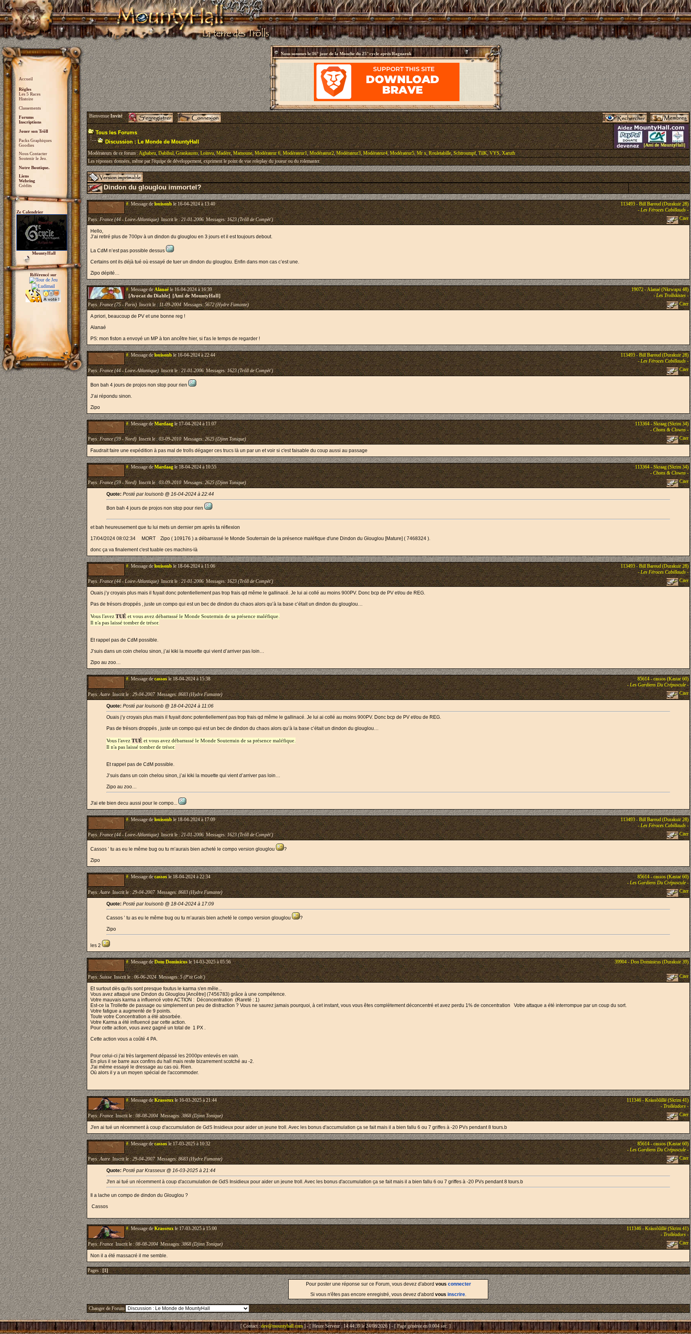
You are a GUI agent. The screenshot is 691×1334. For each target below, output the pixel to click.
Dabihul (166, 153)
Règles (25, 89)
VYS (494, 153)
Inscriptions (30, 122)
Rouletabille (440, 153)
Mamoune (242, 153)
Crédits (25, 185)
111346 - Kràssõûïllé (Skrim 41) (658, 1100)
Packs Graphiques (35, 140)
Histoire (26, 98)
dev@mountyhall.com (282, 1326)
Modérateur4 (375, 153)
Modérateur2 (322, 153)
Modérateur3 (348, 153)
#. (128, 204)
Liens (24, 175)
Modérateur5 (402, 153)
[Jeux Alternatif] (43, 292)
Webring (27, 180)
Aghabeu (147, 153)
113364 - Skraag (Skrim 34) (662, 424)
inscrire (456, 1294)
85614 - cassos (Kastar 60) (663, 679)
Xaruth (508, 153)
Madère (223, 153)
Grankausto (187, 153)
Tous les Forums (116, 133)
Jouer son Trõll (33, 131)
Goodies (26, 145)
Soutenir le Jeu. (33, 158)
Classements (30, 108)
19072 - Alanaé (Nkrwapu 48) (660, 289)
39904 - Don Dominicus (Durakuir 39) (652, 962)
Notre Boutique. (34, 167)
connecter (459, 1284)
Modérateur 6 (267, 153)
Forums (26, 117)
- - (663, 210)
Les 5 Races (29, 94)
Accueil (26, 78)
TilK (482, 153)
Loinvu (207, 153)
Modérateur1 (295, 153)
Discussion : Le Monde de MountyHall (152, 142)
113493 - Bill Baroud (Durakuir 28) (655, 204)
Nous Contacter (33, 153)
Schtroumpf (464, 153)
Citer (683, 218)
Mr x (421, 153)
